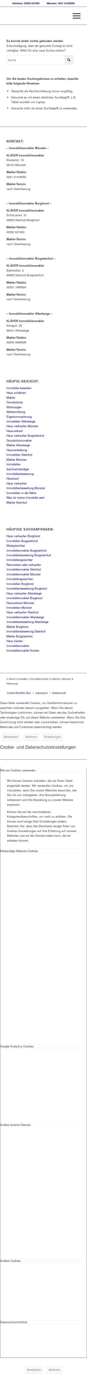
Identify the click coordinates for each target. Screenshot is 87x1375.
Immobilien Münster (19, 607)
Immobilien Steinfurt (19, 454)
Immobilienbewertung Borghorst (26, 588)
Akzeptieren (11, 737)
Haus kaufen (14, 641)
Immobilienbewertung (20, 474)
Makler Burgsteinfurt (19, 636)
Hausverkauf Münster (20, 603)
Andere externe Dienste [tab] (15, 1125)
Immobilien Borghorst (20, 584)
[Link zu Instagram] (77, 688)
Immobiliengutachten (19, 579)
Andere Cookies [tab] (10, 1261)
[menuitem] (74, 16)
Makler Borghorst (17, 626)
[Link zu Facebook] (70, 688)
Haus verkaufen (16, 483)
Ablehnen (31, 737)
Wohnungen (14, 407)
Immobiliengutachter (19, 560)
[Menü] (74, 16)
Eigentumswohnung (19, 416)
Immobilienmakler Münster (23, 574)
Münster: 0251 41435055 (61, 3)
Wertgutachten (15, 545)
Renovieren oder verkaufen (23, 564)
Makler (10, 397)
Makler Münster (16, 459)
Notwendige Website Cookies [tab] (19, 851)
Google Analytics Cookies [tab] (17, 1046)
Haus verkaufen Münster (22, 426)
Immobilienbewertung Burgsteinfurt (28, 555)
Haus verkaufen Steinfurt (22, 612)
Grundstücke (14, 402)
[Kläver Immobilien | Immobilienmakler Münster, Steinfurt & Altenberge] (36, 16)
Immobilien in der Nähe (21, 493)
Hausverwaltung (16, 450)
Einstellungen (52, 737)
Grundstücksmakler (19, 440)
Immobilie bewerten (18, 388)
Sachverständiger (17, 469)
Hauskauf (12, 478)
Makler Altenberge (18, 445)
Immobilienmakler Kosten (22, 650)
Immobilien (13, 464)
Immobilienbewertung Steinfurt (26, 631)
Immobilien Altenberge (20, 421)
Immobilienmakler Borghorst (24, 598)
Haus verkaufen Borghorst (23, 536)
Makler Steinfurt (16, 502)
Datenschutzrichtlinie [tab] (13, 1322)
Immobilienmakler (17, 646)
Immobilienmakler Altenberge (25, 617)
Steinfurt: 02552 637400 (25, 3)
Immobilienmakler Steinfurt (23, 569)
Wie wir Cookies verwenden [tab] (18, 770)
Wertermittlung (15, 412)
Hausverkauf (14, 431)
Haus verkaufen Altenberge (23, 593)
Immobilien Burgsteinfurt (22, 541)
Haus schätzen (16, 392)
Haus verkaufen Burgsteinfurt (25, 435)
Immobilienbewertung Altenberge (27, 622)
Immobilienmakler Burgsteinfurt (26, 550)
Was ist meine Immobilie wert (25, 497)
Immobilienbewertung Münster (25, 488)
